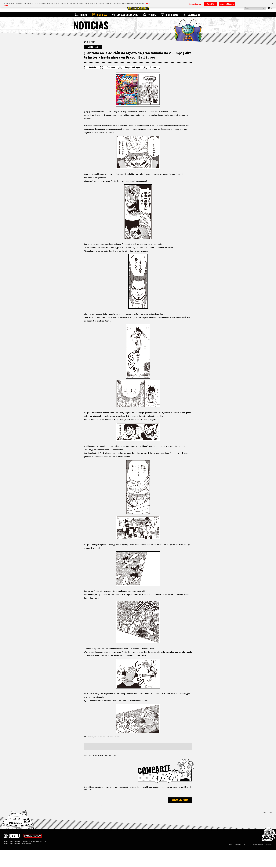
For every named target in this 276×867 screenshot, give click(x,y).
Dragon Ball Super (132, 67)
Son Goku (92, 67)
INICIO (83, 15)
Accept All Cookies (227, 4)
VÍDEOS (152, 15)
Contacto (268, 845)
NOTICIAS (102, 15)
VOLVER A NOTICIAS (180, 800)
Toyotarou (111, 67)
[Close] (272, 3)
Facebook (157, 778)
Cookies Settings (195, 4)
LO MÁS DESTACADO (127, 15)
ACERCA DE (194, 15)
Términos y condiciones (236, 845)
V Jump (153, 67)
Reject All (210, 4)
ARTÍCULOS (172, 15)
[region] (138, 3)
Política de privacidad (255, 845)
